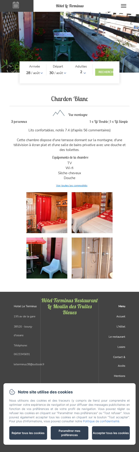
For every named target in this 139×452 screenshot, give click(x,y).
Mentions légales (119, 380)
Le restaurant (117, 337)
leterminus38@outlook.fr (29, 364)
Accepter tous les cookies (111, 433)
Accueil (120, 316)
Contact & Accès (119, 361)
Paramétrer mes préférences (69, 433)
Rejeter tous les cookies (28, 433)
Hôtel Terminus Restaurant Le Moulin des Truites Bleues (69, 306)
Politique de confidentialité (101, 421)
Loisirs (121, 347)
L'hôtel (121, 326)
